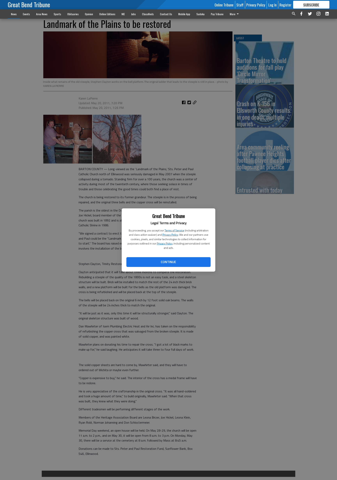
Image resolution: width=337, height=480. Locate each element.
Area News (41, 14)
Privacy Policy (170, 235)
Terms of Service (174, 230)
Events (26, 14)
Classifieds (148, 14)
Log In (272, 4)
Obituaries (73, 14)
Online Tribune (224, 4)
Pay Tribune (217, 14)
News (14, 14)
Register (285, 4)
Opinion (89, 14)
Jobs (133, 14)
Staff (239, 4)
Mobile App (184, 14)
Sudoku (200, 14)
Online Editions (107, 14)
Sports (57, 14)
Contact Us (166, 14)
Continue (168, 262)
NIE (123, 14)
